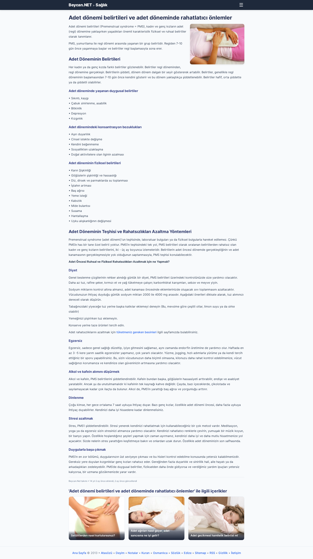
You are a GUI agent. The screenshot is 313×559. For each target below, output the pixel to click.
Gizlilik (223, 553)
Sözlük (175, 553)
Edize (187, 553)
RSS (212, 553)
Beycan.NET (80, 5)
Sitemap (200, 553)
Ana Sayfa (79, 553)
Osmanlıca (160, 553)
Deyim (120, 553)
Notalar (133, 553)
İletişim (236, 553)
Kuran (145, 553)
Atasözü (106, 553)
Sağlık (101, 5)
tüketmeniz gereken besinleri (136, 332)
